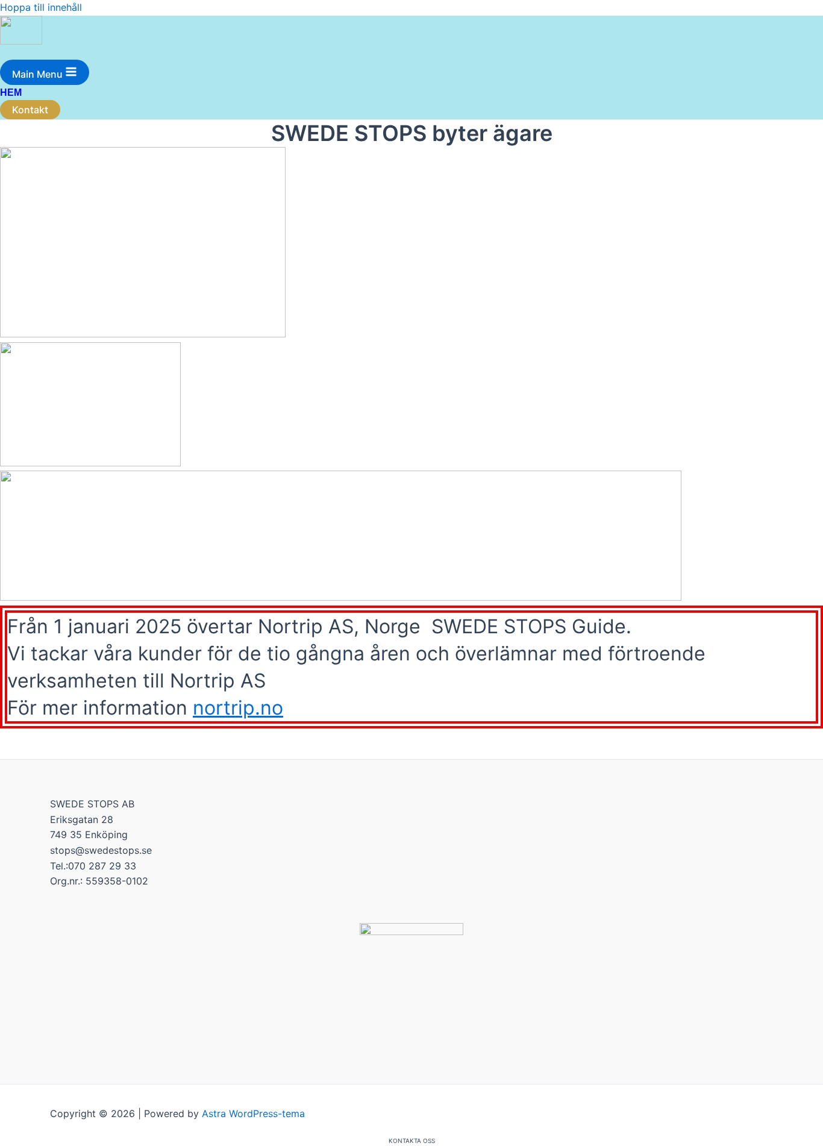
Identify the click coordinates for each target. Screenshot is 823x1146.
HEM (11, 92)
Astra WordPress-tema (253, 1113)
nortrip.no (238, 707)
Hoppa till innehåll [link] (41, 7)
